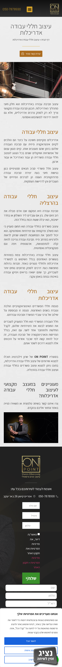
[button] (29, 9)
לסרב (31, 659)
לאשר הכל (31, 641)
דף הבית (45, 39)
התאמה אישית (31, 650)
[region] (31, 637)
